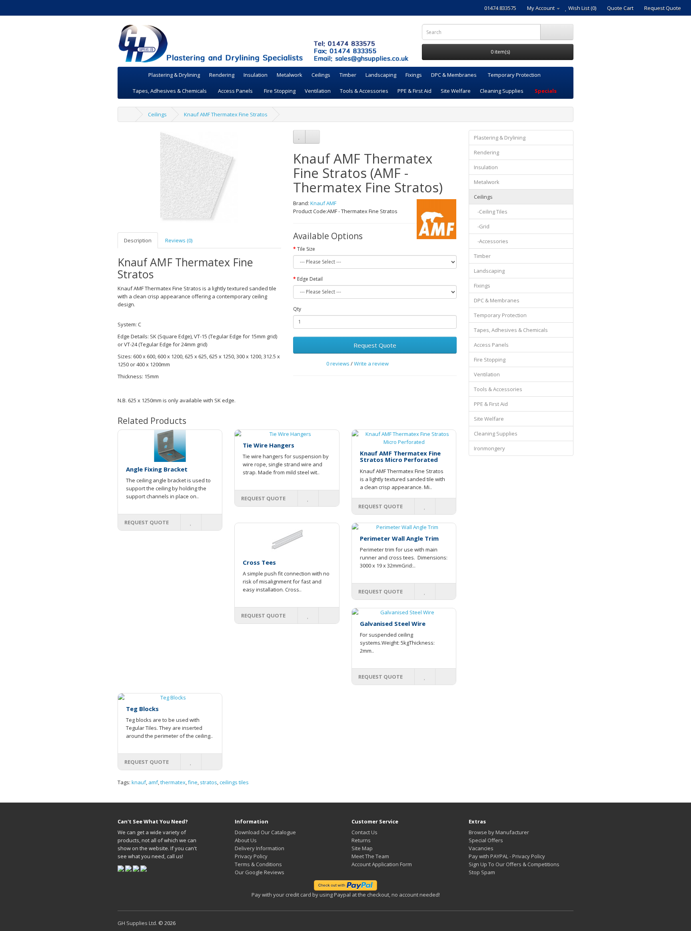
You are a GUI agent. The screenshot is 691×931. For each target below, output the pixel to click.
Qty (297, 309)
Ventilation (318, 90)
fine (193, 782)
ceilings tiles (234, 782)
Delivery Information (259, 848)
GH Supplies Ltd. (137, 923)
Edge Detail (310, 279)
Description (138, 240)
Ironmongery (489, 448)
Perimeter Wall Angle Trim (399, 538)
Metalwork (289, 74)
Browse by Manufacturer (499, 832)
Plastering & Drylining (174, 74)
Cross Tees (259, 562)
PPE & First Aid (414, 90)
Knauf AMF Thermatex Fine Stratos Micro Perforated (400, 456)
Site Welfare (456, 90)
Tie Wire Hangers (268, 445)
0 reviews (337, 363)
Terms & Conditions (258, 864)
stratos (208, 782)
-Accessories (491, 241)
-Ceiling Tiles (490, 211)
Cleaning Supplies (501, 90)
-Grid (481, 226)
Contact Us (364, 832)
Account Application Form (381, 864)
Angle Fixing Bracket (157, 469)
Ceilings (321, 74)
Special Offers (486, 840)
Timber (348, 74)
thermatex (173, 782)
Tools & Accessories (364, 90)
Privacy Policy (251, 856)
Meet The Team (370, 856)
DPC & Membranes (454, 74)
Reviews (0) (178, 240)
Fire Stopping (280, 90)
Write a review (371, 363)
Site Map (362, 848)
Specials (546, 90)
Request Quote (374, 345)
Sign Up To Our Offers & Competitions (514, 864)
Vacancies (481, 848)
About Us (246, 840)
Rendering (221, 74)
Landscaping (380, 74)
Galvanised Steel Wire (392, 623)
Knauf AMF (323, 203)
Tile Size (306, 249)
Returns (361, 840)
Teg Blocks (142, 709)
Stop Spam (482, 872)
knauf (139, 782)
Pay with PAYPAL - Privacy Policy (507, 856)
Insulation (256, 74)
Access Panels (235, 90)
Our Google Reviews (259, 872)
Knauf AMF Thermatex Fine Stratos (226, 114)
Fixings (413, 74)
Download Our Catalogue (265, 832)
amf (153, 782)
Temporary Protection (514, 74)
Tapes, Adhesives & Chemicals (170, 90)
